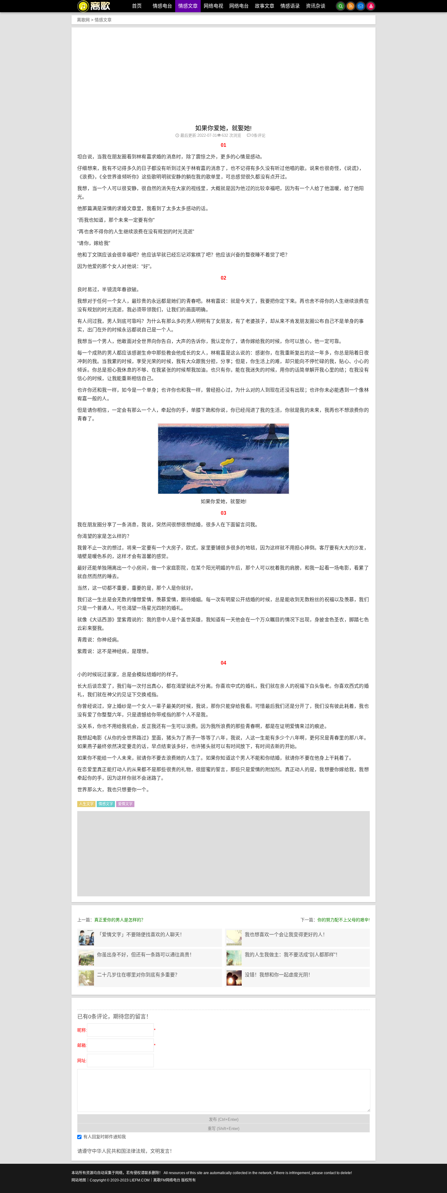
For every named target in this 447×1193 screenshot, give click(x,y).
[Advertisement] (223, 79)
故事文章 (264, 6)
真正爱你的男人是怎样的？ (119, 919)
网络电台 (239, 6)
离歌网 (83, 19)
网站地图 (78, 1180)
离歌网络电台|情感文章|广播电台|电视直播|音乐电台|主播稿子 (97, 6)
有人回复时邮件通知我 (104, 1136)
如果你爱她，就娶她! (223, 128)
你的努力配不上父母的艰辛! (343, 919)
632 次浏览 (231, 135)
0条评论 (258, 135)
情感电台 (162, 6)
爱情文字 (125, 804)
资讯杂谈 (315, 6)
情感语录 (290, 6)
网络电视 (213, 6)
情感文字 (106, 804)
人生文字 (86, 804)
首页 (137, 6)
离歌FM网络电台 (166, 1180)
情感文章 (188, 6)
